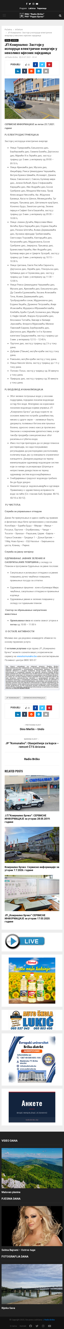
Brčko (7, 40)
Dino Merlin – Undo (32, 729)
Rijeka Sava (8, 1308)
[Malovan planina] (32, 1168)
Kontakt (23, 1326)
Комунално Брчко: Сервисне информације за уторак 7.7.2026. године (32, 869)
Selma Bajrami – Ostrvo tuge (18, 1250)
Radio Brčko (12, 57)
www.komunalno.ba (27, 656)
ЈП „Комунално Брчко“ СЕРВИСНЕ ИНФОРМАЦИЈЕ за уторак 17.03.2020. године (27, 918)
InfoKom (15, 40)
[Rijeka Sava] (32, 1284)
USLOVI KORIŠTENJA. (22, 688)
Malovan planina (11, 1192)
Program (23, 8)
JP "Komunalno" (13, 698)
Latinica (31, 8)
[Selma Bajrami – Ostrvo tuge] (32, 1226)
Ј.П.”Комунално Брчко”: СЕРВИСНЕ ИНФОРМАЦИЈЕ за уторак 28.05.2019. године (27, 818)
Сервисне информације (34, 698)
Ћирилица (41, 8)
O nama (13, 1326)
